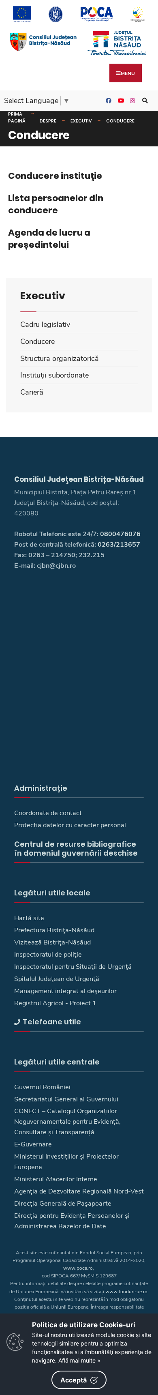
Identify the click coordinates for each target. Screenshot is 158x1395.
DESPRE (48, 121)
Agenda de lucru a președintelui (49, 238)
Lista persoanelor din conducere (55, 204)
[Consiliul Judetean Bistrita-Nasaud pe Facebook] (107, 101)
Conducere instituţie (55, 176)
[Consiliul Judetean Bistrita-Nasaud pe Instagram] (132, 101)
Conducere (120, 121)
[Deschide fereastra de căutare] (144, 101)
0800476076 (120, 534)
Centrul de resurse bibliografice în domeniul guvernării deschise (76, 848)
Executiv (81, 121)
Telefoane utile (52, 1022)
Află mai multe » (79, 1360)
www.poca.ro (78, 1268)
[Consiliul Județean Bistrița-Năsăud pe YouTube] (119, 101)
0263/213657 (119, 544)
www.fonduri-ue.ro (126, 1291)
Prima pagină (17, 117)
